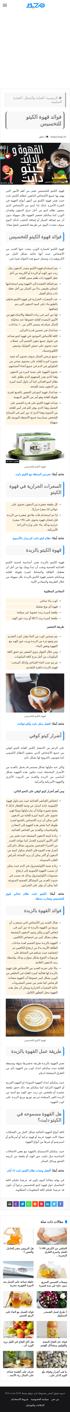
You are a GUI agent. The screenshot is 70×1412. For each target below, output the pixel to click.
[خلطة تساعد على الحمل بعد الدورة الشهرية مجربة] (18, 1269)
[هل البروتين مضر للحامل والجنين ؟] (18, 1236)
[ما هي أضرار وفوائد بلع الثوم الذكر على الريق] (52, 1359)
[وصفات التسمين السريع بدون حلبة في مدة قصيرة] (52, 1269)
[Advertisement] (35, 50)
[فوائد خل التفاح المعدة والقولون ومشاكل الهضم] (52, 1329)
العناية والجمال (34, 98)
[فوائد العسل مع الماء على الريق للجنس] (18, 1299)
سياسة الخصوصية (40, 1399)
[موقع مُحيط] (35, 5)
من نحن (55, 1399)
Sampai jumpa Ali (58, 136)
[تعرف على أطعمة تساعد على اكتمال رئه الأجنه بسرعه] (18, 1359)
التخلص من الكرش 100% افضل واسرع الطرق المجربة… (53, 1252)
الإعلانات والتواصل (35, 1405)
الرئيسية (52, 98)
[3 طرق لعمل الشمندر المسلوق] (52, 1299)
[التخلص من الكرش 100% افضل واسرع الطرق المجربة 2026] (52, 1236)
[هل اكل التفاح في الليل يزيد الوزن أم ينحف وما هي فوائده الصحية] (18, 1329)
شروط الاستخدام (19, 1399)
